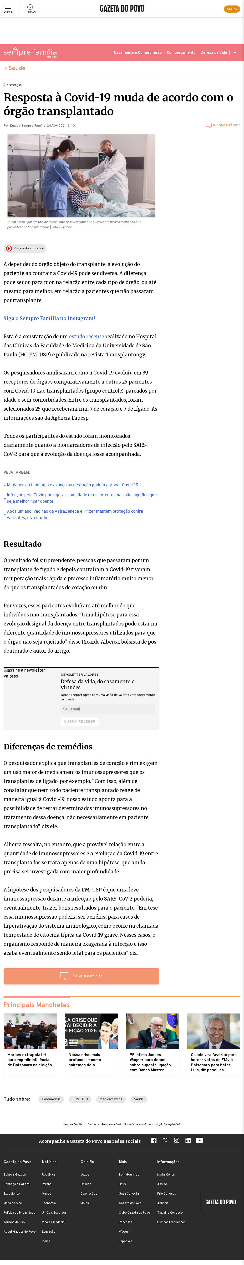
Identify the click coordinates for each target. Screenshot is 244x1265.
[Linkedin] (188, 1141)
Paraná (46, 1184)
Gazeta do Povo (130, 1203)
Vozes (85, 1175)
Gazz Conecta (129, 1194)
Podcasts (125, 1222)
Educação (49, 1232)
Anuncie (163, 1203)
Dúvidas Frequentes (171, 1222)
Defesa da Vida (214, 52)
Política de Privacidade (19, 1213)
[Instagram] (176, 1141)
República (49, 1175)
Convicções (89, 1194)
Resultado (23, 544)
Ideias (46, 1241)
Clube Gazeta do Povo (134, 1213)
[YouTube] (199, 1141)
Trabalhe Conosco (170, 1213)
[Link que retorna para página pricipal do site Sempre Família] (30, 52)
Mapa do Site (13, 1203)
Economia (49, 1203)
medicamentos (111, 1099)
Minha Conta (166, 1175)
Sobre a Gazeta (15, 1175)
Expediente (12, 1194)
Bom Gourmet (129, 1175)
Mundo (46, 1194)
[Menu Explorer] (8, 9)
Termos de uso (14, 1222)
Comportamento (181, 52)
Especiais (125, 1241)
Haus (122, 1184)
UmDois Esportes (54, 1213)
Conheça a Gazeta (17, 1184)
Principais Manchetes (37, 1005)
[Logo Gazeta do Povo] (218, 1203)
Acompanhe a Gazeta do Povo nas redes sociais (90, 1141)
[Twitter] (165, 1141)
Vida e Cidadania (53, 1222)
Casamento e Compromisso (138, 52)
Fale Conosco (166, 1194)
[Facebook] (153, 1141)
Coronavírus (51, 1099)
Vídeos (124, 1232)
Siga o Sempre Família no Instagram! (49, 318)
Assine (162, 1184)
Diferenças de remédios (48, 747)
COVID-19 (80, 1099)
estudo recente (87, 337)
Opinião (86, 1184)
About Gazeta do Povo (20, 1232)
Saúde (16, 68)
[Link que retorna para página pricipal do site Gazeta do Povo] (122, 9)
